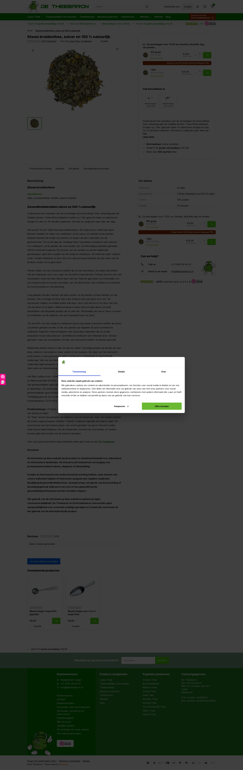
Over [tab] (163, 371)
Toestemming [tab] (79, 371)
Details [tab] (121, 371)
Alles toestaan (162, 406)
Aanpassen (119, 406)
